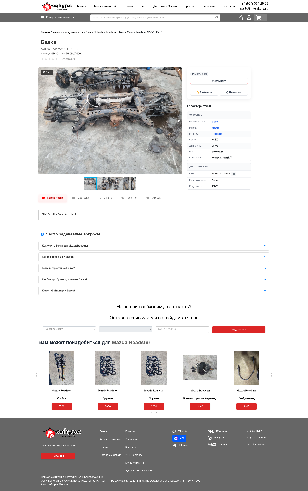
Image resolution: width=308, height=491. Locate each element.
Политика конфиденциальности (58, 446)
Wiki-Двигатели (133, 455)
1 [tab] (151, 412)
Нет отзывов (67, 59)
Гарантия (189, 6)
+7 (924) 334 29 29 (254, 3)
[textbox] (68, 329)
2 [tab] (156, 412)
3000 (108, 407)
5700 (61, 407)
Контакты (229, 6)
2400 (200, 407)
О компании (208, 6)
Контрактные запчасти (60, 17)
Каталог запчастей (104, 6)
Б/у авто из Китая (135, 463)
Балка (215, 122)
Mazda (215, 128)
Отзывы (128, 6)
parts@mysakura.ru (254, 8)
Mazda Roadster (131, 343)
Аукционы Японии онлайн (139, 471)
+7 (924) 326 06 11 (256, 438)
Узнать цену (219, 81)
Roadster (217, 134)
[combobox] (69, 329)
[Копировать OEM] (233, 174)
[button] (178, 70)
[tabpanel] (154, 380)
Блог (143, 6)
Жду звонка (238, 330)
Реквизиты (58, 456)
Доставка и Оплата (165, 6)
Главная (81, 6)
